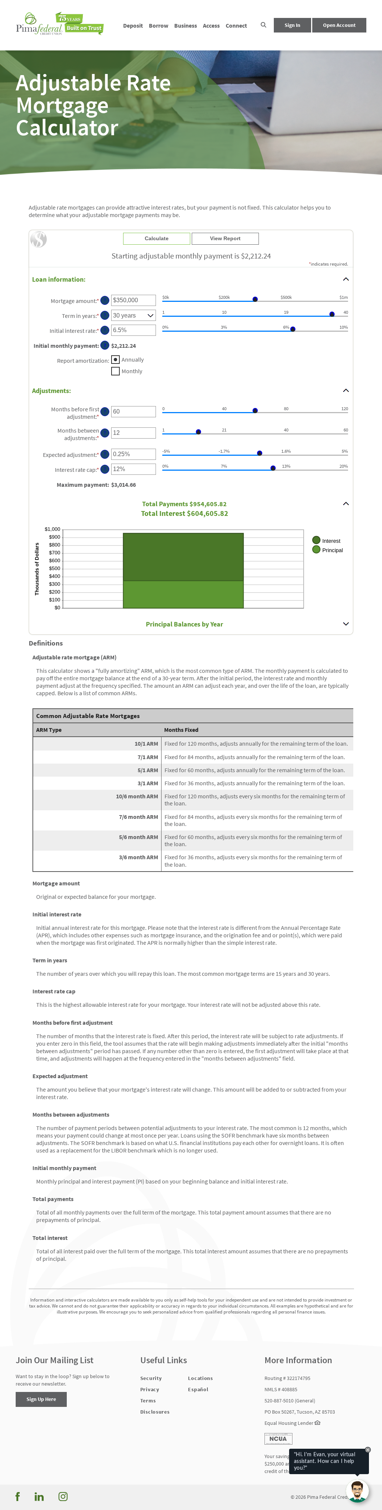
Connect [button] (236, 25)
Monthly (132, 371)
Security (151, 1378)
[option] (191, 105)
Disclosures (155, 1411)
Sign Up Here (41, 1399)
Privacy (149, 1389)
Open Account (339, 25)
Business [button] (185, 25)
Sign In (292, 25)
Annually (133, 359)
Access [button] (211, 25)
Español (198, 1389)
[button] (263, 25)
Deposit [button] (133, 25)
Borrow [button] (158, 25)
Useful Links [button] (163, 1360)
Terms (148, 1400)
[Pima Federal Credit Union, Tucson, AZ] (60, 25)
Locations (200, 1378)
